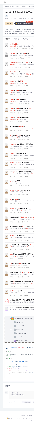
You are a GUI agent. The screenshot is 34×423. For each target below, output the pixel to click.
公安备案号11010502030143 (15, 418)
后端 (13, 6)
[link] (7, 6)
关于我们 (23, 415)
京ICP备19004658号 (28, 418)
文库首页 (7, 6)
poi (6, 15)
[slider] (13, 402)
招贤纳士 (29, 415)
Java (17, 6)
